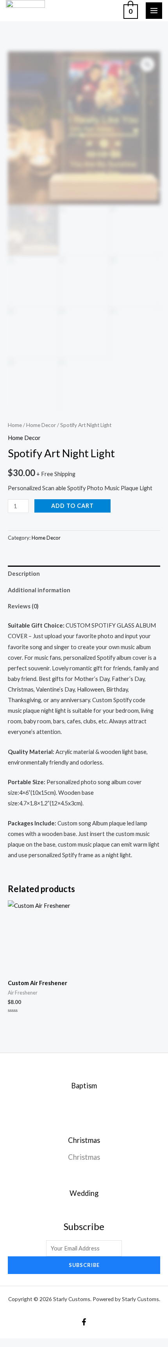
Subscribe (84, 1265)
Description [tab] (24, 573)
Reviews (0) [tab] (23, 606)
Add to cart (72, 505)
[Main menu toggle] (154, 10)
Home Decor (41, 425)
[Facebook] (84, 1321)
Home (15, 425)
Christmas (84, 1157)
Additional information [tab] (39, 590)
